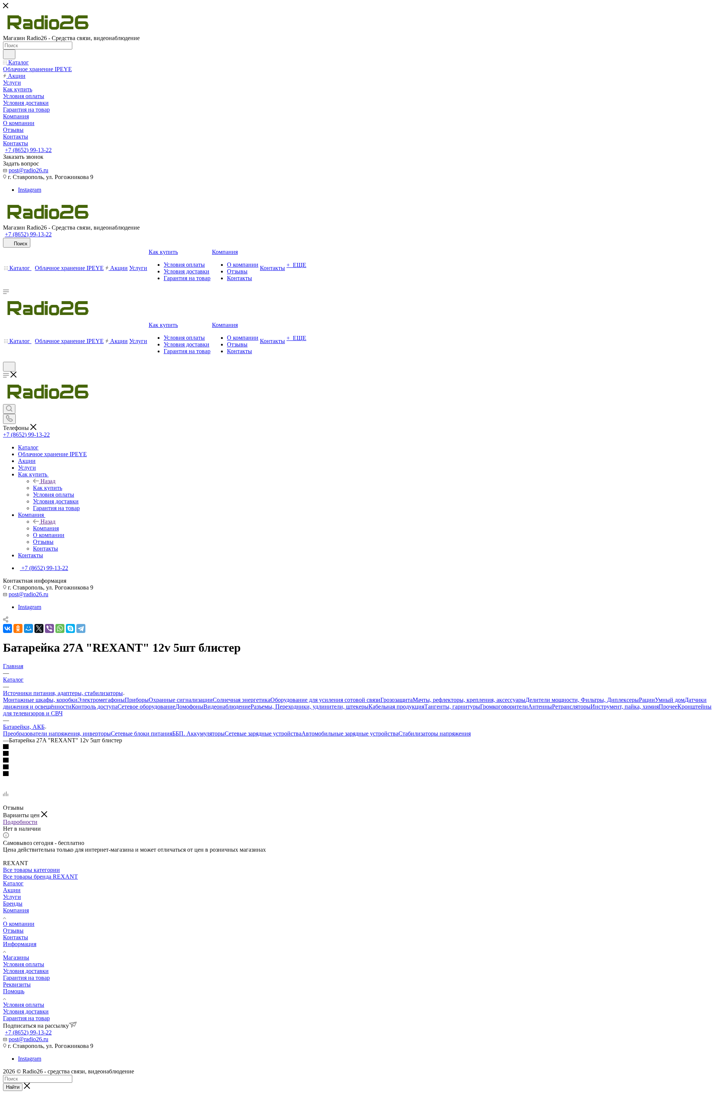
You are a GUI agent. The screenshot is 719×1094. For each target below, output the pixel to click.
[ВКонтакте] (7, 628)
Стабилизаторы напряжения (434, 733)
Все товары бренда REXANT (40, 876)
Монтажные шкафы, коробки (40, 700)
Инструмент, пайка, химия (625, 706)
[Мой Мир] (28, 628)
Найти (12, 1087)
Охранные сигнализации (181, 700)
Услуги (12, 897)
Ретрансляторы (571, 706)
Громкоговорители (504, 706)
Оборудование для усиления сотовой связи (325, 700)
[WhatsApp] (59, 628)
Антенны (540, 706)
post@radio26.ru (28, 170)
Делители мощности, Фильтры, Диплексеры (582, 700)
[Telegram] (80, 628)
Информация (19, 944)
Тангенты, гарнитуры (452, 706)
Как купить (47, 488)
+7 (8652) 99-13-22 (28, 150)
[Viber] (49, 628)
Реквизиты (17, 984)
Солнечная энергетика (241, 700)
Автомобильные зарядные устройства (349, 733)
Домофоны (189, 706)
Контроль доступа (95, 706)
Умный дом (670, 700)
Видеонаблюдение (227, 706)
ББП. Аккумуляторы (198, 733)
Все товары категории (31, 870)
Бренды (12, 903)
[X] (38, 628)
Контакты (15, 937)
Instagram (29, 190)
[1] (359, 747)
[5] (359, 774)
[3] (359, 760)
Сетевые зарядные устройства (263, 733)
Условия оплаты (23, 964)
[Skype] (70, 628)
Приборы (137, 700)
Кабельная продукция (396, 706)
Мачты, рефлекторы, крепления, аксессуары (469, 700)
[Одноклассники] (17, 628)
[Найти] (9, 54)
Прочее (668, 706)
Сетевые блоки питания (141, 733)
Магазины (16, 957)
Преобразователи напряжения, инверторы (57, 733)
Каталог (13, 883)
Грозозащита (396, 700)
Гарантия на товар (26, 978)
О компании (18, 924)
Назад (47, 481)
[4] (359, 767)
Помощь (13, 991)
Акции (12, 890)
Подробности (20, 822)
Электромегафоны (101, 700)
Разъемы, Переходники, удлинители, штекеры (309, 706)
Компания (46, 528)
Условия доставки (26, 971)
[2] (359, 754)
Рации (647, 700)
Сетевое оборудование (146, 706)
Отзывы (13, 930)
